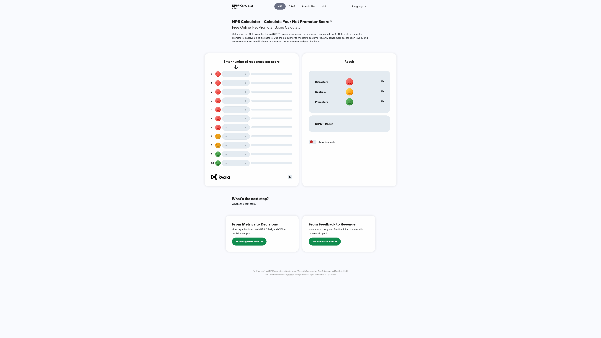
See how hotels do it (323, 241)
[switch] (312, 142)
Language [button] (358, 6)
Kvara (290, 274)
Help (324, 6)
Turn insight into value (247, 241)
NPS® (271, 271)
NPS (280, 6)
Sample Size (308, 6)
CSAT (292, 6)
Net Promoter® (259, 271)
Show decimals (326, 141)
